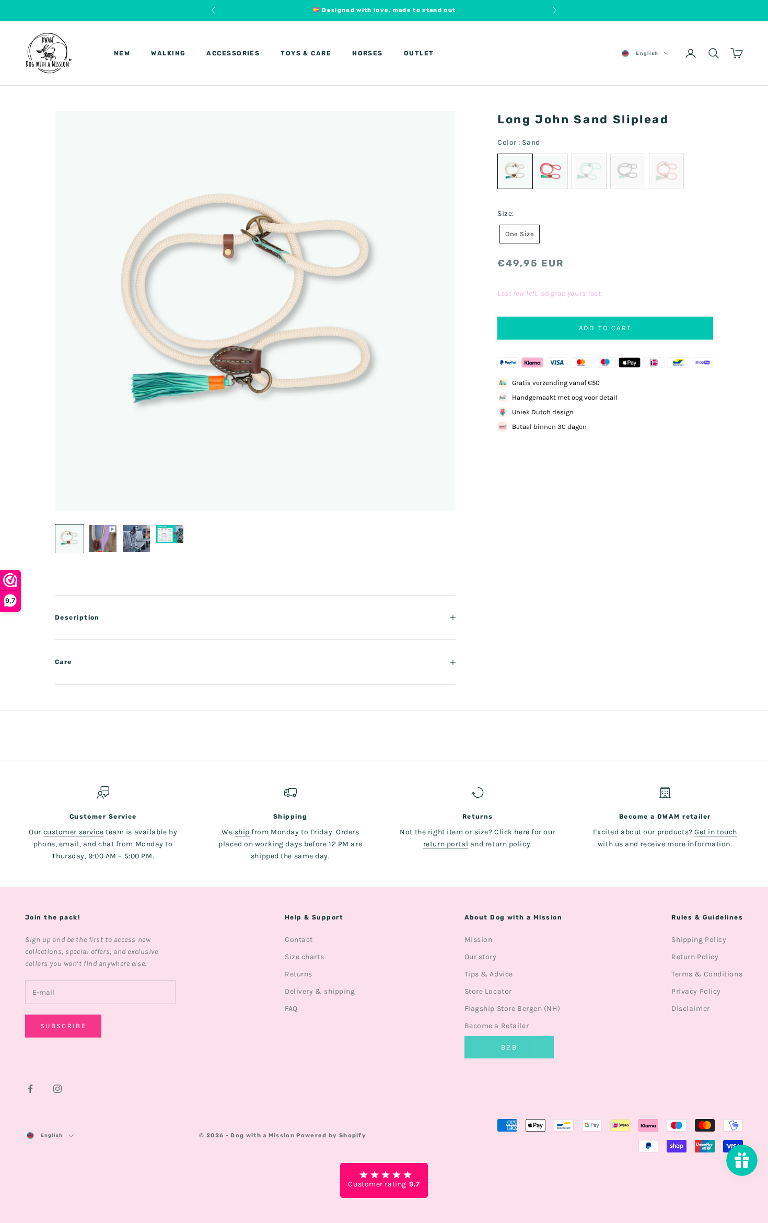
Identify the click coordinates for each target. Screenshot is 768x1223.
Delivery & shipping (320, 991)
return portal (445, 844)
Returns (298, 974)
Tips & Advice (488, 974)
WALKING (168, 53)
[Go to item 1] (69, 538)
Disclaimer (690, 1008)
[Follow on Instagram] (57, 1089)
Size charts (304, 956)
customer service (73, 832)
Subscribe (63, 1026)
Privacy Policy (696, 991)
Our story (480, 956)
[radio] (550, 171)
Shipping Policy (698, 939)
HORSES (367, 53)
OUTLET (419, 53)
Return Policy (694, 956)
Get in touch (715, 832)
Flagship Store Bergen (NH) (512, 1008)
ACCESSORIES (233, 53)
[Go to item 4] (169, 534)
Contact (299, 939)
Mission (478, 939)
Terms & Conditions (706, 974)
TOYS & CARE (306, 53)
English (647, 53)
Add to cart (605, 328)
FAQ (291, 1008)
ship (242, 832)
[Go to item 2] (103, 538)
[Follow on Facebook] (30, 1089)
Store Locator (488, 991)
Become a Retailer (496, 1025)
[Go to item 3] (136, 538)
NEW (122, 53)
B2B (509, 1047)
